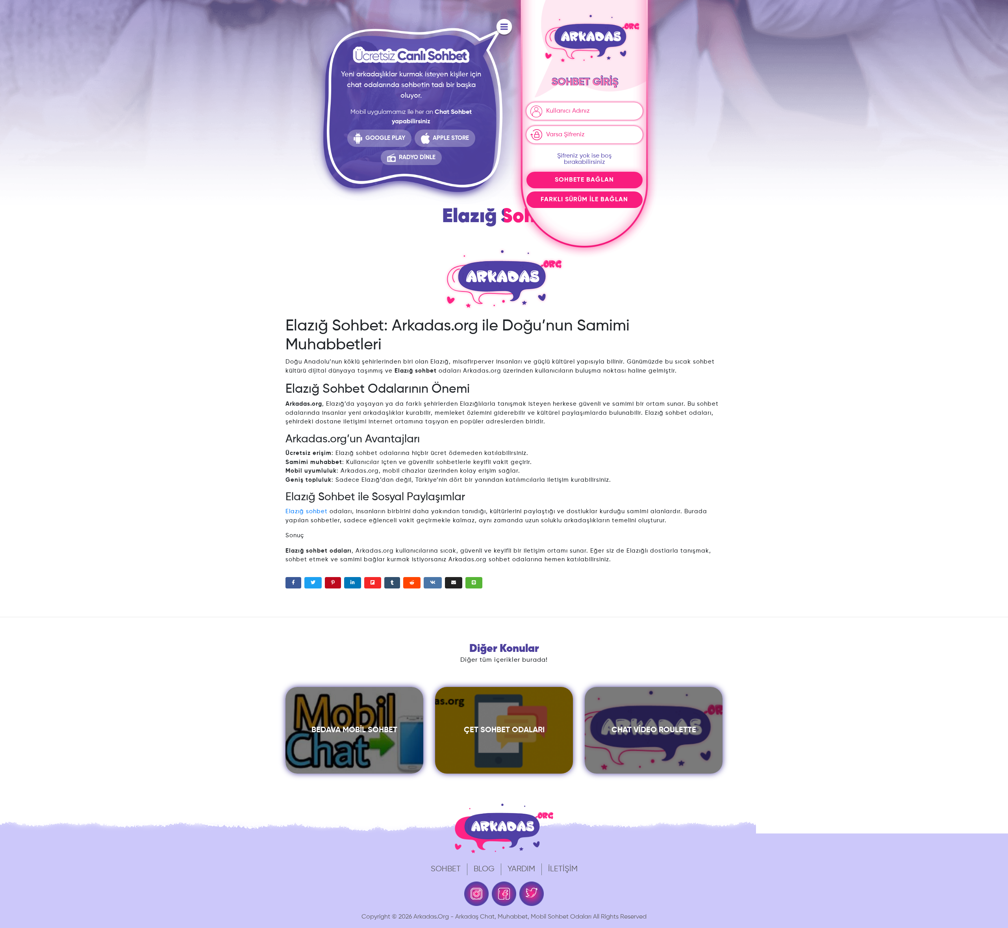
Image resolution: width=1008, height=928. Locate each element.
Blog (484, 869)
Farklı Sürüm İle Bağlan (584, 200)
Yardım (521, 869)
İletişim (563, 869)
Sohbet (446, 869)
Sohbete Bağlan (584, 180)
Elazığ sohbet (306, 511)
